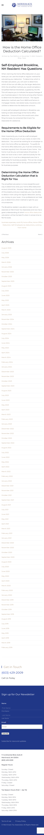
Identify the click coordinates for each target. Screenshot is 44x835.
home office (27, 222)
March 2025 (6, 310)
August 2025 (6, 286)
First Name (5, 711)
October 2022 (7, 438)
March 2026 (6, 262)
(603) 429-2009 (12, 672)
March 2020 (6, 586)
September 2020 (8, 557)
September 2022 (8, 443)
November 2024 (8, 319)
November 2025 (8, 272)
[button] (3, 5)
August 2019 (6, 619)
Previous (5, 234)
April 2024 (5, 353)
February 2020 (7, 590)
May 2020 (5, 576)
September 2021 (8, 500)
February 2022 (7, 476)
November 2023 (8, 376)
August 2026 (6, 248)
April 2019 (5, 638)
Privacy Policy (20, 821)
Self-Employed (17, 225)
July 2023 (5, 395)
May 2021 (5, 519)
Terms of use (6, 821)
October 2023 (7, 381)
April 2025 (5, 305)
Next (39, 234)
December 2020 (8, 543)
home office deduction (33, 212)
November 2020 (8, 547)
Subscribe (5, 733)
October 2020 (7, 552)
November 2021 (7, 490)
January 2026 (7, 267)
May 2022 (5, 462)
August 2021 (6, 505)
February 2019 (7, 647)
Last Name (5, 718)
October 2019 (7, 609)
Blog (19, 58)
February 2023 (7, 419)
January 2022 (7, 481)
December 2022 (8, 429)
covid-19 (19, 222)
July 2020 (5, 567)
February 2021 (7, 533)
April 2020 (5, 581)
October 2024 (7, 324)
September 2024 (8, 329)
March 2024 (6, 357)
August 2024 (6, 333)
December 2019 (7, 600)
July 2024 (5, 338)
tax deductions (28, 225)
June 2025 (5, 295)
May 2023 (5, 405)
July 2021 (5, 510)
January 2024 (7, 367)
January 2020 (7, 595)
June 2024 (6, 343)
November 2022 (8, 433)
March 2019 (6, 643)
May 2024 (5, 348)
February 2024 (7, 362)
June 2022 (6, 457)
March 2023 (6, 414)
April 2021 (5, 524)
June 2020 (6, 571)
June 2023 (5, 400)
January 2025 (7, 314)
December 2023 (8, 372)
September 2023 (8, 386)
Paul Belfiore (14, 56)
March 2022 (6, 471)
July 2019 (5, 624)
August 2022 (6, 448)
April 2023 (5, 410)
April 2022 (5, 467)
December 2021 (7, 486)
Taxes (24, 58)
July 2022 (5, 452)
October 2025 (7, 276)
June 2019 (5, 628)
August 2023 (6, 391)
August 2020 (6, 562)
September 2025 (8, 281)
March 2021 (6, 528)
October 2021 (7, 495)
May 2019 (5, 633)
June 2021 (5, 514)
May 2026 (5, 257)
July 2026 (5, 253)
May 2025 (5, 300)
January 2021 (6, 538)
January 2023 (7, 424)
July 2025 (5, 291)
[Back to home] (22, 5)
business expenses (9, 222)
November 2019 (7, 605)
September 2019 (8, 614)
